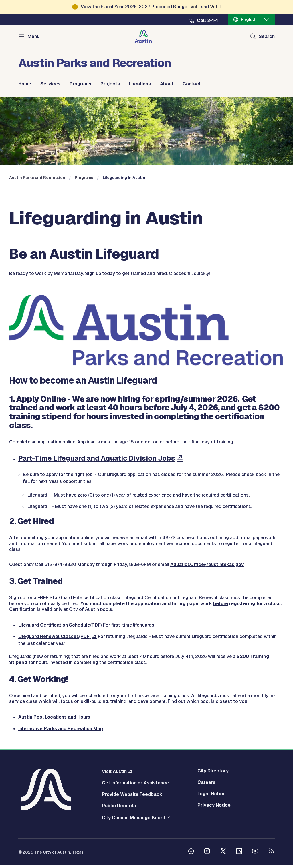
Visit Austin (114, 771)
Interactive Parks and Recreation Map (60, 729)
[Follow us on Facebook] (191, 852)
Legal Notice (211, 794)
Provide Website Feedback (132, 794)
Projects (110, 84)
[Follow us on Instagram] (207, 852)
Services (50, 84)
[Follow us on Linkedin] (239, 852)
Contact (192, 84)
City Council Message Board (133, 817)
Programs (80, 84)
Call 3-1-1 (207, 20)
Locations (140, 84)
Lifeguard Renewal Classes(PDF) (54, 636)
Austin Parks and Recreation (37, 177)
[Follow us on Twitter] (223, 852)
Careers (206, 782)
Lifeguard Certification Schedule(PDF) (60, 625)
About (166, 84)
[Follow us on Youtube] (255, 852)
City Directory (213, 771)
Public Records (119, 806)
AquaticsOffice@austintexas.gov (207, 564)
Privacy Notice (214, 805)
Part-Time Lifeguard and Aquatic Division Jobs (96, 458)
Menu (33, 36)
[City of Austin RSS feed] (271, 852)
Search (267, 36)
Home (24, 84)
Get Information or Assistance (135, 783)
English (248, 20)
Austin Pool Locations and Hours (54, 717)
